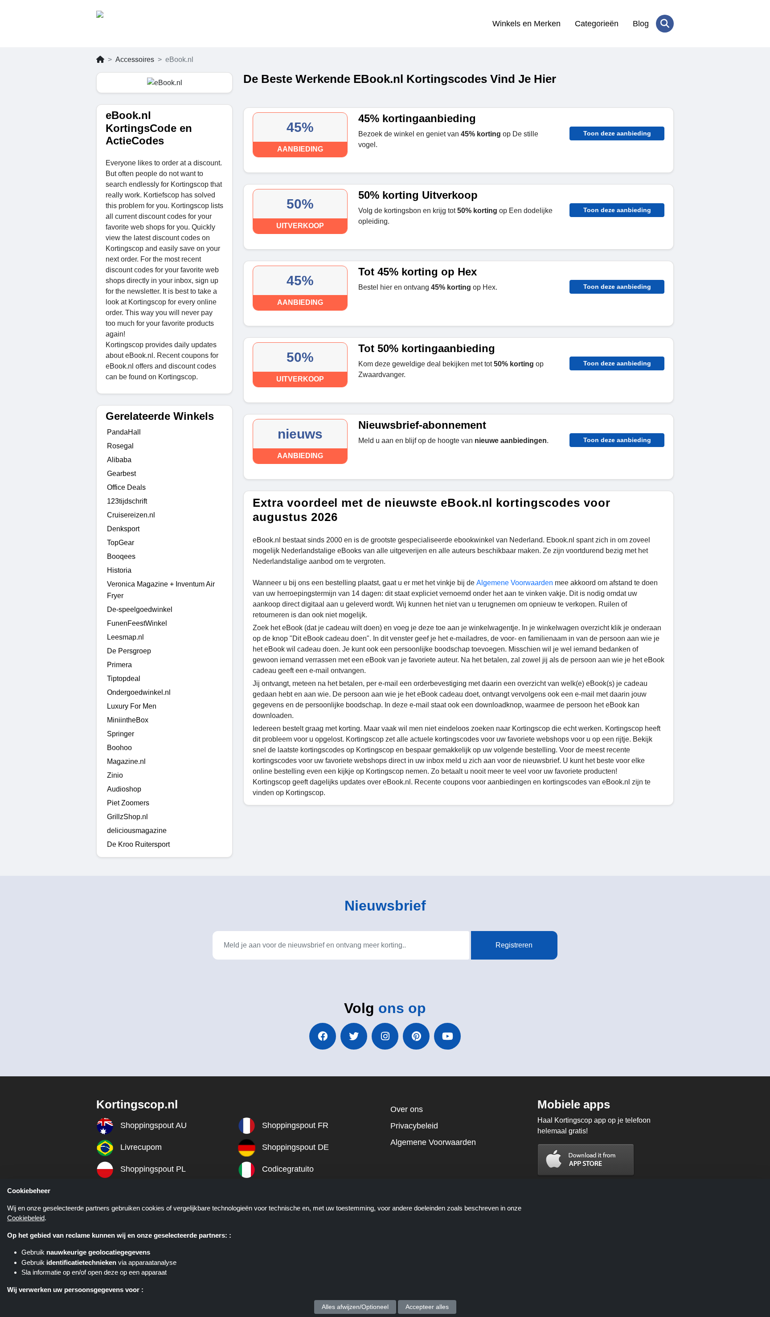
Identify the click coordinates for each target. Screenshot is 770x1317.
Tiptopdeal (123, 678)
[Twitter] (353, 1036)
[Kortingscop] (139, 24)
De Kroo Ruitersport (138, 844)
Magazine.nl (126, 761)
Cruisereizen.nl (131, 515)
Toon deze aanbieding (617, 133)
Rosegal (120, 446)
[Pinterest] (416, 1036)
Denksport (123, 529)
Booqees (121, 556)
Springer (120, 734)
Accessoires (134, 59)
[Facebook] (322, 1036)
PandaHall (124, 432)
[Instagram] (385, 1036)
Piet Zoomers (128, 803)
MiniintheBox (127, 720)
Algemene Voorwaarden (514, 583)
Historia (119, 570)
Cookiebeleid (26, 1218)
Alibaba (119, 460)
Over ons (406, 1109)
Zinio (115, 775)
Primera (119, 665)
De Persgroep (129, 651)
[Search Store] (665, 24)
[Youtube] (447, 1036)
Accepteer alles (427, 1306)
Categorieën (596, 23)
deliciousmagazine (137, 830)
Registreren (514, 945)
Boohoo (119, 747)
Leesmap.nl (125, 637)
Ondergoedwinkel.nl (139, 692)
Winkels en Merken (526, 23)
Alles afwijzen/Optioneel (355, 1306)
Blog (641, 23)
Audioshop (124, 789)
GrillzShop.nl (127, 817)
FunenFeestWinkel (137, 623)
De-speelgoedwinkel (139, 609)
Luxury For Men (131, 706)
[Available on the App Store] (586, 1159)
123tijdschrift (127, 501)
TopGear (120, 542)
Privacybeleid (414, 1125)
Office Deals (126, 487)
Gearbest (121, 473)
